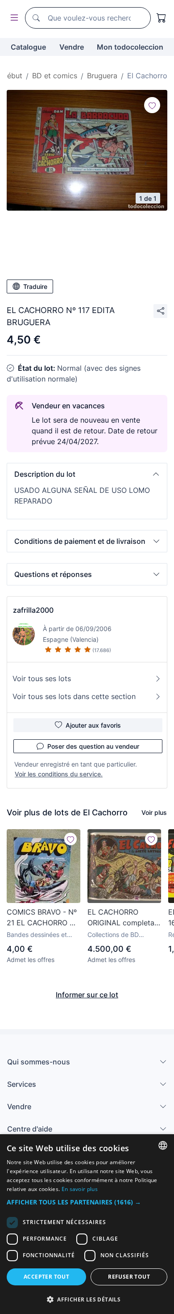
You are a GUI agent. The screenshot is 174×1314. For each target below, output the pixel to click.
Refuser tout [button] (129, 1276)
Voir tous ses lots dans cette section (74, 696)
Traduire (35, 286)
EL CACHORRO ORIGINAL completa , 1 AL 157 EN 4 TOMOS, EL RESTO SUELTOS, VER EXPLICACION (122, 917)
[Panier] (161, 18)
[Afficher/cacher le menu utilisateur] (12, 18)
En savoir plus (80, 1189)
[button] (87, 474)
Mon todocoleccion (130, 46)
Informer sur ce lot (87, 994)
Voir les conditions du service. (59, 774)
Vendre (71, 46)
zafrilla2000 (33, 610)
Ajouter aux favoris (93, 725)
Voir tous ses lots (41, 678)
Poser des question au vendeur (93, 746)
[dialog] (87, 1224)
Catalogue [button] (28, 46)
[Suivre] (152, 105)
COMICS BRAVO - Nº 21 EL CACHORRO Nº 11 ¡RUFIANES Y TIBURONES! (42, 917)
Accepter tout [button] (46, 1276)
